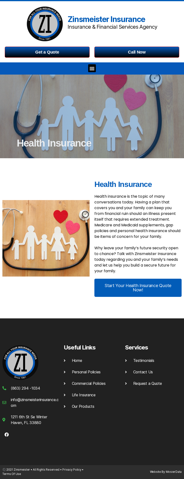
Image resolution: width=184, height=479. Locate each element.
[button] (92, 68)
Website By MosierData (166, 472)
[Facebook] (6, 434)
